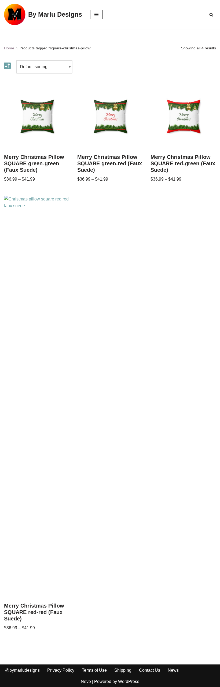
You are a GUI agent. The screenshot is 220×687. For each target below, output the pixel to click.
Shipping (122, 670)
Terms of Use (94, 670)
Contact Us (149, 670)
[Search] (211, 15)
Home (9, 48)
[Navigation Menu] (96, 14)
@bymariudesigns (22, 670)
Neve (86, 681)
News (173, 670)
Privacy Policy (60, 670)
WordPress (128, 681)
